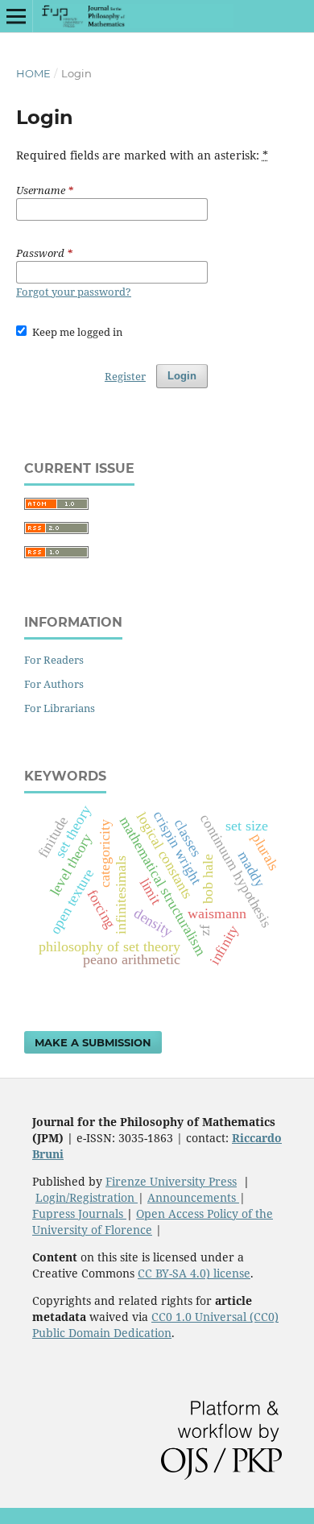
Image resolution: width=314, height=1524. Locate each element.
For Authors (54, 684)
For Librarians (59, 708)
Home (33, 73)
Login (181, 376)
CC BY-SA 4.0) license (194, 1273)
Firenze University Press (171, 1181)
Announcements (193, 1197)
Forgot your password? (73, 291)
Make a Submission (93, 1042)
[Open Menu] (16, 16)
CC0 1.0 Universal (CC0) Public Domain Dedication (155, 1324)
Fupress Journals (79, 1213)
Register (125, 376)
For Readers (54, 659)
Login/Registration (86, 1197)
